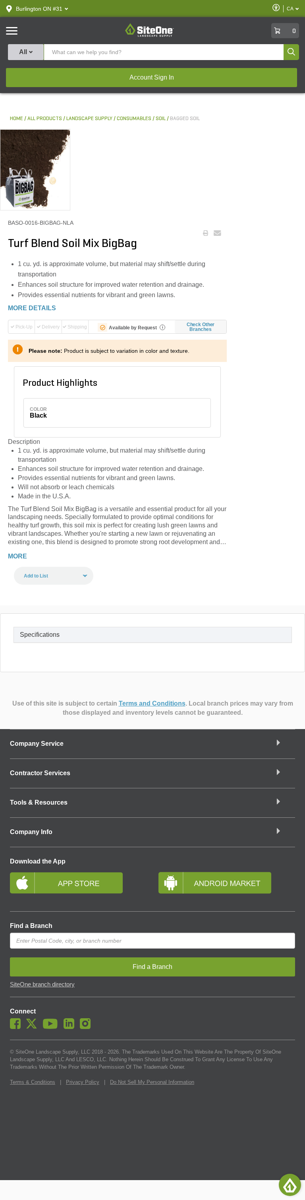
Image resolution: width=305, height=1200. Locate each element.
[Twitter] (33, 1027)
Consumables (134, 119)
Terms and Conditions (152, 703)
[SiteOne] (149, 35)
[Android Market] (226, 886)
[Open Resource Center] (290, 1185)
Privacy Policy (82, 1082)
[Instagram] (87, 1027)
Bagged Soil (185, 119)
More (17, 556)
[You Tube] (52, 1027)
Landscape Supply (89, 119)
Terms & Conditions (32, 1082)
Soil (161, 119)
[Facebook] (17, 1027)
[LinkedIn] (71, 1027)
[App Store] (78, 886)
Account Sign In (151, 77)
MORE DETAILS (32, 308)
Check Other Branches (201, 327)
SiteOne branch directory (42, 984)
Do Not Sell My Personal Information (152, 1082)
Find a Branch (31, 925)
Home (16, 119)
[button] (39, 9)
